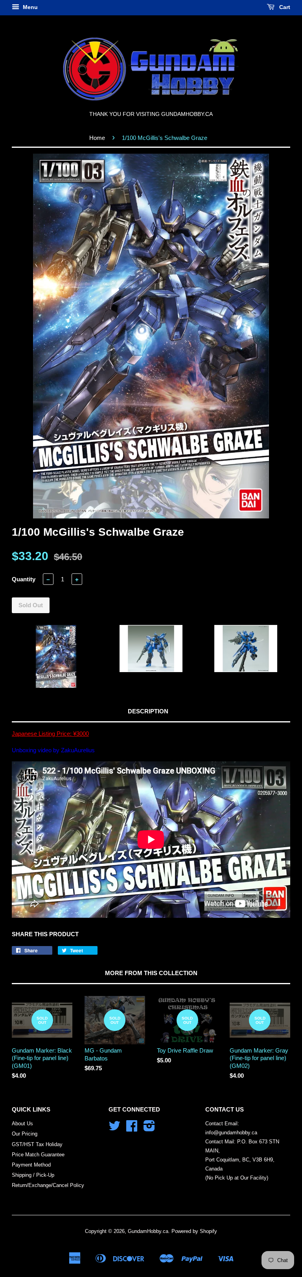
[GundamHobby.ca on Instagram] (149, 1129)
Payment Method (31, 1165)
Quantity (23, 579)
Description (148, 711)
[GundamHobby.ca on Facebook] (132, 1129)
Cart (284, 7)
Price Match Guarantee (38, 1155)
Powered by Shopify (194, 1231)
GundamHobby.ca (148, 1231)
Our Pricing (24, 1134)
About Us (22, 1123)
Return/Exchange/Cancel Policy (48, 1185)
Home (97, 137)
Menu (29, 7)
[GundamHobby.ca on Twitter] (114, 1129)
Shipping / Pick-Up (33, 1175)
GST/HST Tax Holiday (37, 1144)
